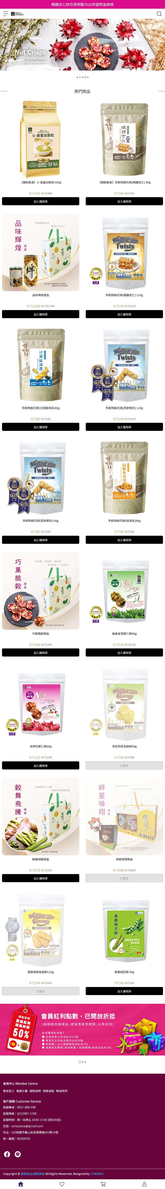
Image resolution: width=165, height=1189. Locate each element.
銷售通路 (48, 1091)
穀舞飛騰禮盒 (40, 859)
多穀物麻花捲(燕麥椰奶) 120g (124, 408)
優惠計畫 (22, 1091)
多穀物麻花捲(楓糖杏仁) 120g (124, 295)
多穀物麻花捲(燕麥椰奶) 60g (41, 521)
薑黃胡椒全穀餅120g (41, 972)
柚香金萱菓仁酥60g (124, 633)
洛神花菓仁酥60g (41, 746)
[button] (77, 77)
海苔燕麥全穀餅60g (124, 746)
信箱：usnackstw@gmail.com (23, 1126)
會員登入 (8, 1091)
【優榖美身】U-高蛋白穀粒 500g (40, 182)
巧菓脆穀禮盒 (40, 633)
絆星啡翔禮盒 (124, 859)
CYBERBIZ (96, 1174)
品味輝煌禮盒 (40, 295)
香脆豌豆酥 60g (124, 972)
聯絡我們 (61, 1091)
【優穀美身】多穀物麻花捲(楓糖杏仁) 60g (124, 182)
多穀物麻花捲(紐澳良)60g (124, 521)
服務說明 (35, 1091)
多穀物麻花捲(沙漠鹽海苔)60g (41, 408)
